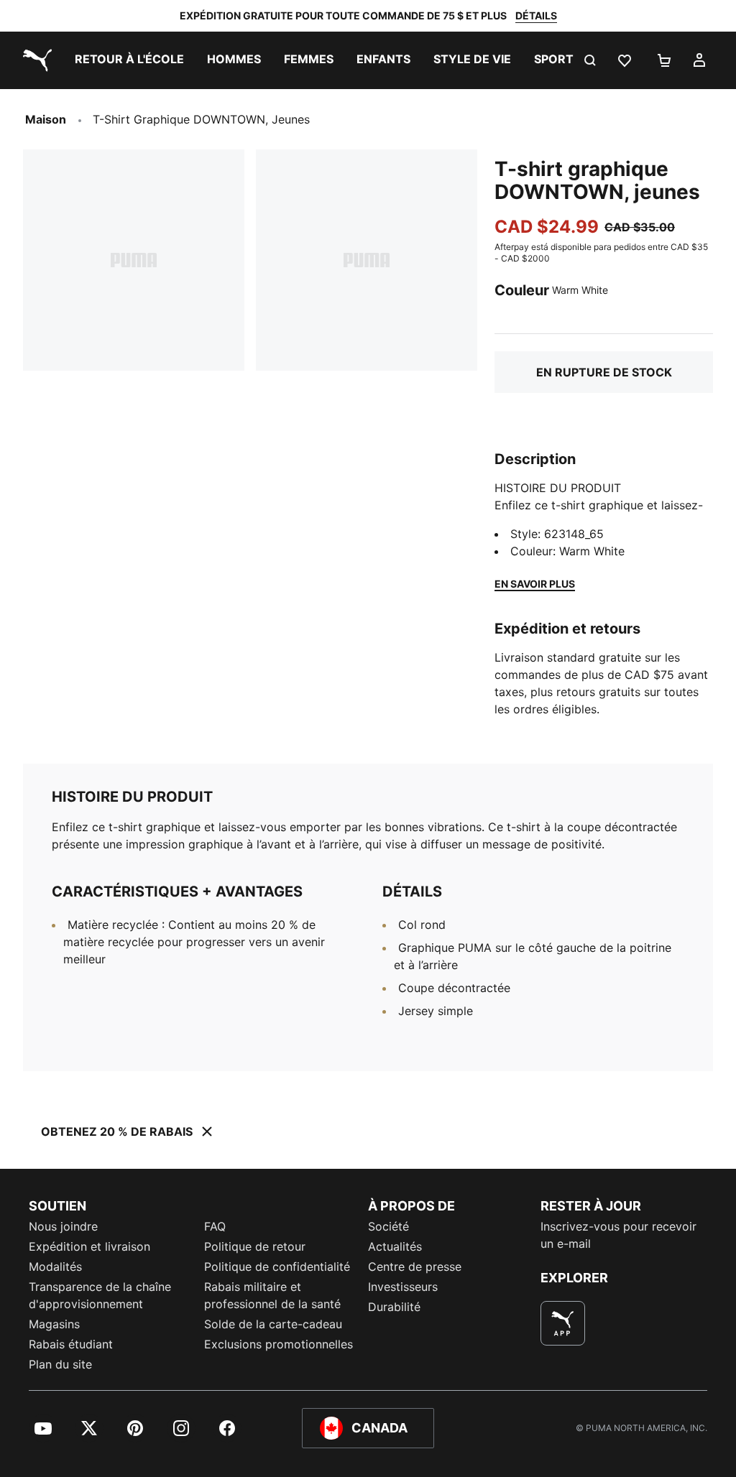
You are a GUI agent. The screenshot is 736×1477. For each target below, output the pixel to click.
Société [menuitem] (388, 1226)
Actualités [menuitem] (395, 1246)
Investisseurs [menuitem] (403, 1286)
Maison (45, 119)
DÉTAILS (536, 15)
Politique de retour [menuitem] (254, 1246)
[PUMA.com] (34, 60)
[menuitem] (129, 60)
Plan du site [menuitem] (60, 1364)
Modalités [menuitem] (55, 1266)
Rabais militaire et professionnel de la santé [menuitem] (274, 1295)
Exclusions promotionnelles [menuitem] (278, 1344)
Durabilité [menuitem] (394, 1307)
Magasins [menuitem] (54, 1324)
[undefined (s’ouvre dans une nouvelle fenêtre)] (562, 1323)
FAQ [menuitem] (215, 1226)
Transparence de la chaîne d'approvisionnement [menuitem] (100, 1295)
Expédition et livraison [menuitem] (89, 1246)
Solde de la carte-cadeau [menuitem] (273, 1324)
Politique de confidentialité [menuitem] (277, 1266)
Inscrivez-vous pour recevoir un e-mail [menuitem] (618, 1235)
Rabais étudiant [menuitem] (71, 1344)
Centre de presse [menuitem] (414, 1266)
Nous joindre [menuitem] (63, 1226)
